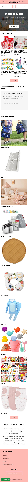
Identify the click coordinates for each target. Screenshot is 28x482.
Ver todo (14, 80)
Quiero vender (6, 458)
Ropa (2, 324)
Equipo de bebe (6, 236)
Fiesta (3, 383)
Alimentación (5, 147)
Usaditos (4, 413)
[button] (2, 6)
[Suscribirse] (20, 473)
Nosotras (5, 455)
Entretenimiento (6, 206)
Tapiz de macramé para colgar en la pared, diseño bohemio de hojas (20, 51)
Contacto (5, 461)
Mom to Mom (11, 479)
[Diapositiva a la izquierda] (11, 112)
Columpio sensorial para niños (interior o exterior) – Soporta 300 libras (20, 73)
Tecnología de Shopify (18, 479)
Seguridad (4, 295)
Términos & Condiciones (8, 464)
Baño (2, 177)
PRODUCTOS (14, 26)
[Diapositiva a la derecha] (16, 112)
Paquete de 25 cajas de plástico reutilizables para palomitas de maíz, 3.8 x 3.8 (7, 52)
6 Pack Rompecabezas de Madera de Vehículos (7, 72)
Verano (3, 354)
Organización (5, 265)
